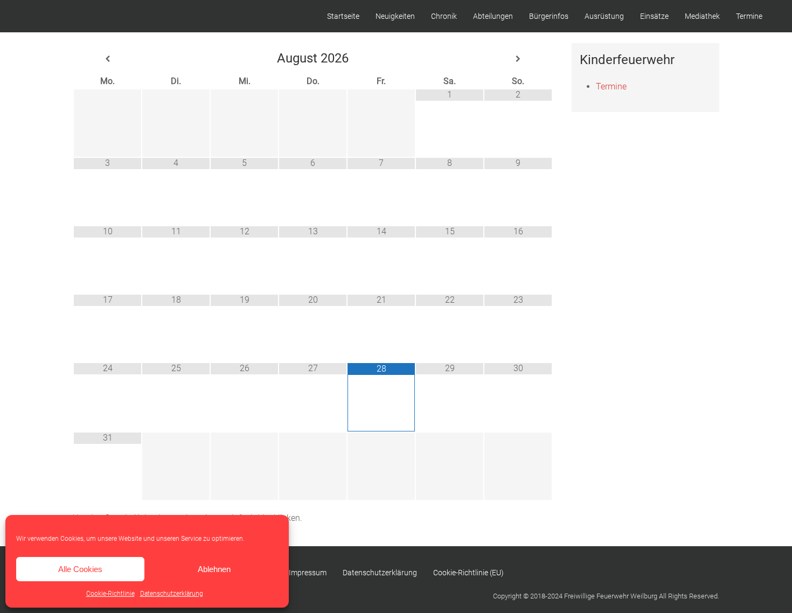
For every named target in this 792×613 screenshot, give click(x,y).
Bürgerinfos (548, 16)
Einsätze (654, 16)
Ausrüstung (604, 16)
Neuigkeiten (395, 16)
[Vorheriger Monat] (107, 59)
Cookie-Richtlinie (110, 593)
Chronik (444, 16)
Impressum (307, 572)
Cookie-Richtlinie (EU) (468, 572)
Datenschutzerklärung (171, 593)
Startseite (343, 16)
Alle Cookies (80, 569)
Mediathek (702, 16)
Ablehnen (214, 569)
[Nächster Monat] (518, 59)
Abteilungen (493, 16)
